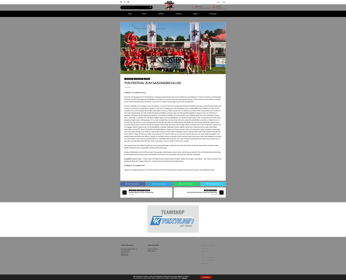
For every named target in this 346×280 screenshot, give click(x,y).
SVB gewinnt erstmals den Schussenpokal (202, 192)
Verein (195, 13)
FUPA (202, 254)
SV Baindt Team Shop (221, 8)
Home (130, 13)
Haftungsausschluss (207, 260)
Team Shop (204, 248)
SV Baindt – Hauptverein (208, 245)
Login (218, 2)
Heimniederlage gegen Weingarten (141, 192)
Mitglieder (212, 13)
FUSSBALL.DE (204, 251)
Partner (178, 13)
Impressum (204, 263)
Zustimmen (206, 277)
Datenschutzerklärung (208, 257)
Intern (224, 2)
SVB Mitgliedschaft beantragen (202, 8)
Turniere (161, 13)
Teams (144, 13)
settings (184, 278)
